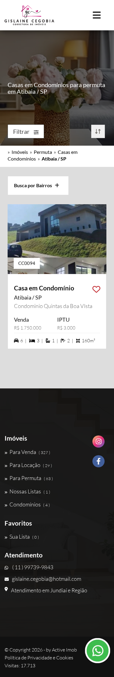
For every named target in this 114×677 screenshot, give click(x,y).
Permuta (43, 152)
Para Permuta (31, 478)
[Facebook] (98, 463)
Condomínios (29, 504)
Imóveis (20, 152)
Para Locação (30, 465)
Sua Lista (24, 536)
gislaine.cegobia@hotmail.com (46, 578)
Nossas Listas (29, 491)
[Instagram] (98, 444)
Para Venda (29, 452)
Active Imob (64, 650)
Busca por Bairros (34, 185)
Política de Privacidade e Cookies (39, 658)
